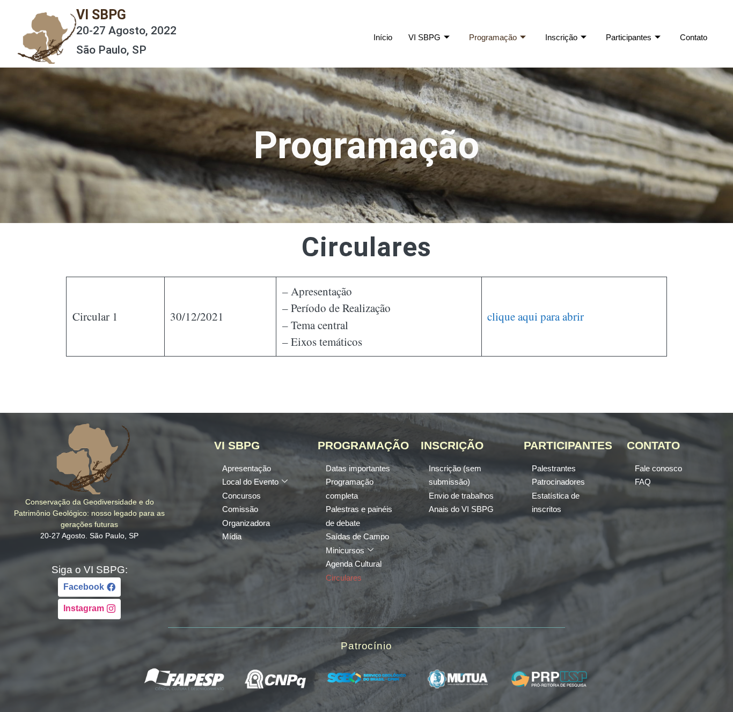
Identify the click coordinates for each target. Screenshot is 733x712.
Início (382, 37)
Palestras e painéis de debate (359, 516)
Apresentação (246, 468)
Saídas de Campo (357, 536)
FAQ (643, 481)
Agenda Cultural (354, 563)
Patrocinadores (558, 481)
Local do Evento (250, 481)
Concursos (241, 495)
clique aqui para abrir (535, 316)
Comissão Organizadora (246, 516)
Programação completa (349, 488)
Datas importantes (358, 468)
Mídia (231, 536)
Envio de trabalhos (461, 495)
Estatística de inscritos (556, 502)
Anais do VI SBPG (461, 509)
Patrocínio (366, 645)
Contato (693, 37)
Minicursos (345, 550)
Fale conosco (658, 468)
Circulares (344, 577)
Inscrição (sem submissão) (455, 475)
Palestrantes (554, 468)
